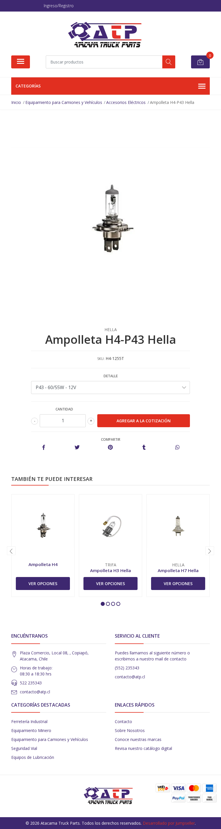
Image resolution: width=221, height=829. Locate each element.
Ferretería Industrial (29, 721)
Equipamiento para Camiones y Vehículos (49, 739)
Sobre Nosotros (130, 730)
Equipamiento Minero (31, 730)
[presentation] (11, 550)
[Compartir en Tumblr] (144, 447)
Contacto (123, 721)
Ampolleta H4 (43, 564)
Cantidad (64, 409)
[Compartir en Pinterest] (110, 447)
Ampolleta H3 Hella (110, 570)
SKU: (100, 358)
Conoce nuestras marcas (138, 739)
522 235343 (31, 683)
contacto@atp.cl (35, 691)
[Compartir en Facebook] (43, 447)
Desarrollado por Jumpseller (169, 823)
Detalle (111, 376)
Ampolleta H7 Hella (178, 570)
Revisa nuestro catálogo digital (143, 748)
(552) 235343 (127, 668)
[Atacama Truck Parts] (108, 35)
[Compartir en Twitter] (77, 447)
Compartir (110, 439)
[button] (102, 604)
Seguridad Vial (24, 748)
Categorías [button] (28, 86)
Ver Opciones (42, 583)
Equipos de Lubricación (32, 757)
